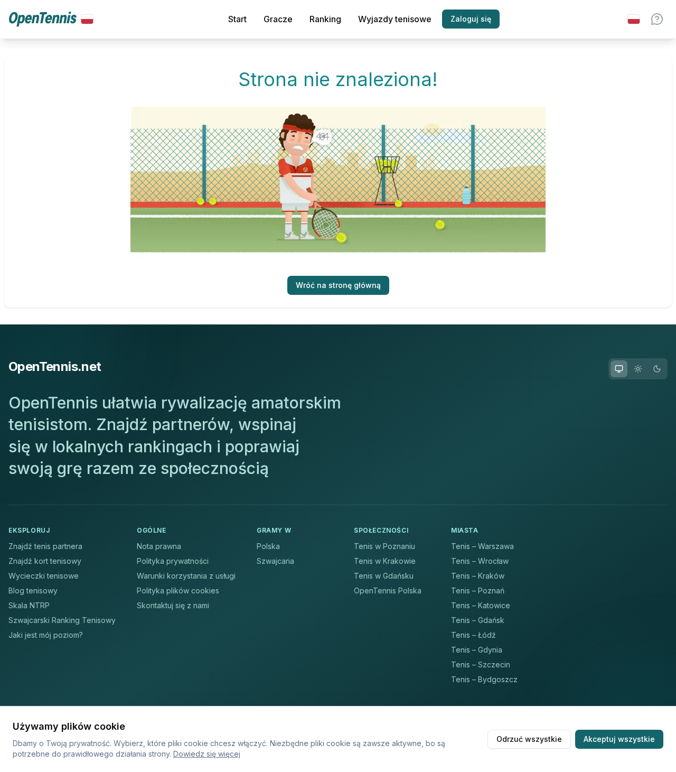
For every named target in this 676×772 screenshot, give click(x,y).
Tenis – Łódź (473, 634)
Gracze (278, 19)
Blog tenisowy (33, 590)
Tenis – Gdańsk (477, 620)
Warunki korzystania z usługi (186, 575)
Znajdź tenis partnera (45, 546)
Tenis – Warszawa (482, 546)
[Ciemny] (657, 368)
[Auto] (619, 368)
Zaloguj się (470, 18)
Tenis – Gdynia (476, 649)
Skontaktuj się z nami (173, 605)
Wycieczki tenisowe (43, 575)
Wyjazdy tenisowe (394, 19)
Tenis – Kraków (477, 575)
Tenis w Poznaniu (384, 546)
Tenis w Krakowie (385, 560)
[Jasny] (638, 368)
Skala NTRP (29, 605)
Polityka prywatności (173, 560)
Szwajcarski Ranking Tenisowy (62, 620)
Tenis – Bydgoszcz (484, 679)
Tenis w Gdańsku (384, 575)
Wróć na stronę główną (338, 285)
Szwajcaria (275, 560)
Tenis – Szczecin (480, 664)
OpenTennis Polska (387, 590)
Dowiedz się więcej (206, 753)
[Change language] (633, 19)
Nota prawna (159, 546)
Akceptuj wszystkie (619, 738)
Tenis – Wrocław (480, 560)
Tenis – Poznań (477, 590)
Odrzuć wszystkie (529, 738)
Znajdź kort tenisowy (44, 560)
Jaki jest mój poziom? (45, 634)
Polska (268, 546)
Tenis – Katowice (480, 605)
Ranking (325, 19)
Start (237, 19)
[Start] (50, 19)
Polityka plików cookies (178, 590)
